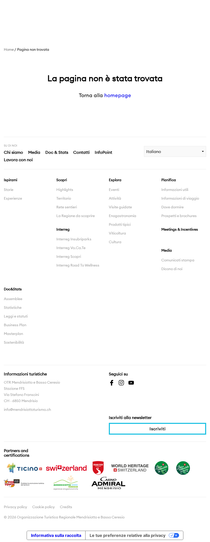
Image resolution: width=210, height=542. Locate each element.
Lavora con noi (18, 159)
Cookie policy (43, 507)
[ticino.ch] (24, 467)
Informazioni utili (174, 189)
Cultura (115, 242)
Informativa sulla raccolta (56, 535)
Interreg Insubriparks (73, 239)
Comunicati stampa (177, 260)
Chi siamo (13, 152)
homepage (117, 95)
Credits (66, 507)
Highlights (64, 189)
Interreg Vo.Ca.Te (71, 248)
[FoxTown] (24, 482)
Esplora (115, 180)
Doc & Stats (56, 152)
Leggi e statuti (16, 316)
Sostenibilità (14, 342)
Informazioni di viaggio (180, 198)
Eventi (114, 189)
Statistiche (13, 307)
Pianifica (168, 180)
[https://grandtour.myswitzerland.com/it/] (98, 467)
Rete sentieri (66, 207)
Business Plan (15, 325)
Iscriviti (158, 428)
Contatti (81, 152)
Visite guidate (120, 207)
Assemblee (13, 298)
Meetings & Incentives (179, 229)
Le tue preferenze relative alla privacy (127, 535)
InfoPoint (103, 152)
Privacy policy (15, 507)
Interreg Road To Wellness (77, 265)
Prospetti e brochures (179, 215)
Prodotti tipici (120, 224)
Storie (8, 189)
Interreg (63, 229)
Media (34, 152)
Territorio (63, 198)
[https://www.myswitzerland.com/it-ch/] (66, 467)
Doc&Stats (13, 289)
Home (9, 49)
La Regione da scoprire (75, 215)
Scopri (61, 180)
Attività (115, 198)
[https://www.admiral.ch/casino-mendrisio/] (108, 482)
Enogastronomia (122, 215)
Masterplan (13, 333)
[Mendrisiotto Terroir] (66, 482)
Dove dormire (172, 207)
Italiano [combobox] (153, 151)
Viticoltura (117, 233)
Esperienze (13, 198)
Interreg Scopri (68, 256)
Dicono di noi (171, 269)
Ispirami (10, 180)
